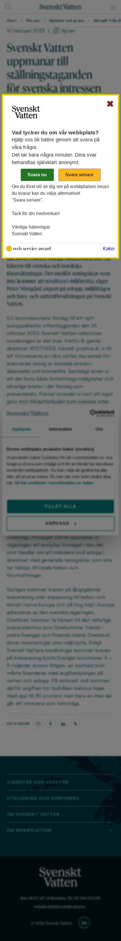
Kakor (109, 248)
